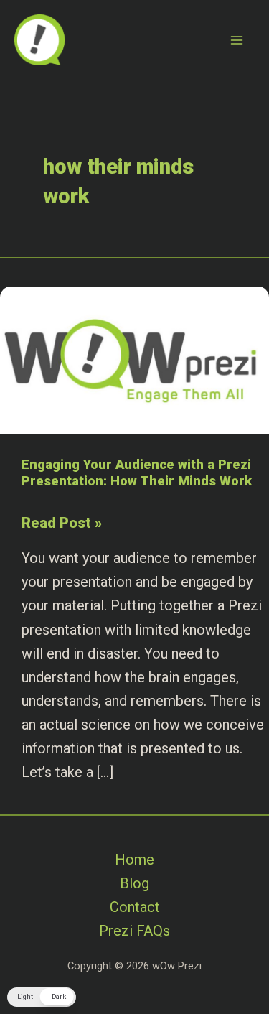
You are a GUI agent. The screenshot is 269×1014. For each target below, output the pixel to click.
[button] (41, 997)
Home (134, 859)
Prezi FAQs (134, 930)
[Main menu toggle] (237, 40)
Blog (134, 883)
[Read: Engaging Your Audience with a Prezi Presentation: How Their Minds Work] (134, 359)
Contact (135, 907)
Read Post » (62, 524)
